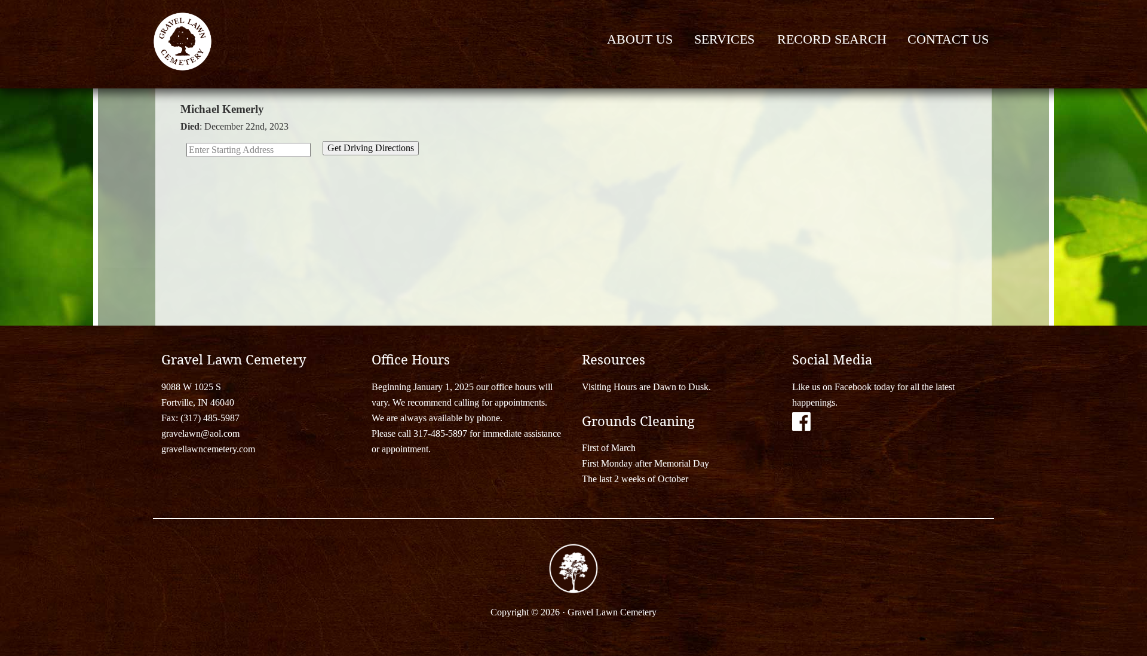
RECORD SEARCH (832, 39)
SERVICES (724, 39)
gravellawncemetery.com (208, 449)
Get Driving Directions (370, 148)
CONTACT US (948, 39)
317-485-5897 (440, 433)
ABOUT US (640, 39)
